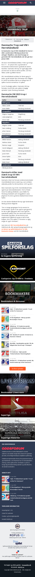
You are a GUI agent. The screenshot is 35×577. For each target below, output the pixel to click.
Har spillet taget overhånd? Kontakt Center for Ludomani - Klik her (17, 557)
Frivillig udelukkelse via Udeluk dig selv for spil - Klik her (17, 535)
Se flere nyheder (17, 369)
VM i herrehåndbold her (18, 225)
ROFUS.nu (21, 567)
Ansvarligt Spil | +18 (7, 510)
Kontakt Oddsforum (7, 519)
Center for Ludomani (7, 513)
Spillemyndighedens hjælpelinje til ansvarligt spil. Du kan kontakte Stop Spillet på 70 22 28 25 (17, 547)
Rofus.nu (26, 39)
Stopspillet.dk (17, 41)
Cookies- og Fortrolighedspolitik (10, 516)
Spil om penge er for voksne (17, 530)
